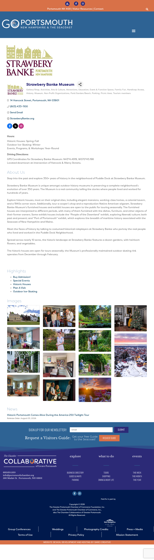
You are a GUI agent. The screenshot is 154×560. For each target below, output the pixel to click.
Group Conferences (19, 529)
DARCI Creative (102, 542)
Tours (106, 472)
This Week (137, 472)
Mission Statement (127, 534)
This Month (137, 476)
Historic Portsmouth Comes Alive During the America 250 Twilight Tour (48, 415)
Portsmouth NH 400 (59, 8)
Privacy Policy (76, 534)
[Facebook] (76, 4)
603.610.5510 (9, 472)
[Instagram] (83, 4)
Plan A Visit (19, 287)
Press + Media (135, 529)
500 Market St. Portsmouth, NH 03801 (22, 478)
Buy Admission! (22, 277)
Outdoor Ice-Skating (25, 291)
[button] (147, 9)
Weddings (57, 529)
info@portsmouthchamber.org (18, 475)
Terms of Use (25, 534)
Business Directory (75, 472)
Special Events (21, 280)
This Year (137, 480)
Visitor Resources (82, 8)
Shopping (106, 476)
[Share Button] (80, 84)
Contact (98, 8)
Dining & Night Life (106, 480)
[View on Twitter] (15, 127)
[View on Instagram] (21, 127)
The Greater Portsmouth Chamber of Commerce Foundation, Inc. (77, 507)
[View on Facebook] (9, 127)
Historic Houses (22, 284)
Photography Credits (96, 529)
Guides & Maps (75, 476)
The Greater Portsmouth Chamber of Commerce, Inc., (79, 510)
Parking (75, 480)
